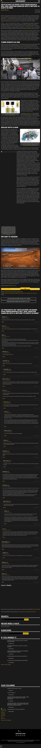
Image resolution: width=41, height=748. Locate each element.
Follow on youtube (5, 626)
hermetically (10, 293)
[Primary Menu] (39, 1)
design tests (28, 113)
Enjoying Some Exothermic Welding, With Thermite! (19, 298)
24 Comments (11, 648)
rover (25, 293)
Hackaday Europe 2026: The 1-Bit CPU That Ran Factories (17, 646)
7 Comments (10, 654)
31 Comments (11, 658)
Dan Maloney (6, 10)
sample (28, 293)
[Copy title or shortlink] (7, 11)
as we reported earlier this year (9, 19)
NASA (37, 268)
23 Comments (37, 10)
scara (31, 293)
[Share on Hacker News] (4, 11)
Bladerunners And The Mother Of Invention (17, 656)
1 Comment (10, 690)
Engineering (7, 291)
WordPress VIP (22, 742)
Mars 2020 (15, 293)
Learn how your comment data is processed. (27, 611)
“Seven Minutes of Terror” (29, 27)
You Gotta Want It (11, 692)
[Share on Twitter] (3, 11)
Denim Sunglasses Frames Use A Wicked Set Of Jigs (18, 301)
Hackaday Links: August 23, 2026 (14, 688)
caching (6, 293)
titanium (2, 294)
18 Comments (11, 707)
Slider (19, 291)
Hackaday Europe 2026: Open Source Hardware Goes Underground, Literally (17, 652)
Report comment (36, 331)
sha (36, 293)
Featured (12, 291)
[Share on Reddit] (5, 11)
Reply (3, 321)
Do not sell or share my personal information (26, 741)
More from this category (6, 664)
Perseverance (21, 293)
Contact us (9, 626)
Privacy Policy (37, 740)
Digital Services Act (16, 741)
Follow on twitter (3, 626)
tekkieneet (5, 402)
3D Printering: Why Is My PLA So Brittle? (16, 709)
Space (21, 291)
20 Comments (11, 643)
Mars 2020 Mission (29, 145)
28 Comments (11, 711)
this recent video (21, 45)
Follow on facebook (2, 626)
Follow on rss (7, 626)
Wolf (4, 390)
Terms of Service (10, 741)
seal (34, 293)
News (16, 291)
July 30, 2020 (37, 11)
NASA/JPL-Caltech (12, 285)
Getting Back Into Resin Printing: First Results (17, 660)
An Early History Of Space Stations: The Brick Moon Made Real (17, 641)
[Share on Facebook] (1, 11)
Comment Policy (36, 609)
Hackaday (20, 1)
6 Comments (10, 701)
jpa (3, 528)
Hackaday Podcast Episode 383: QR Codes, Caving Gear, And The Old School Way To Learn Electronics (18, 697)
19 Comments (11, 694)
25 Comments (11, 662)
